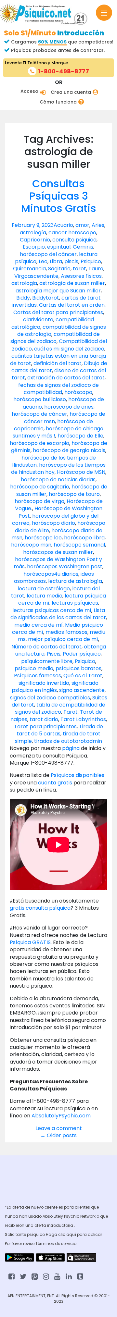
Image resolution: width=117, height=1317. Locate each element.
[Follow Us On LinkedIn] (69, 1276)
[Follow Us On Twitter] (23, 1276)
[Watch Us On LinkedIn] (57, 1276)
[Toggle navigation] (104, 13)
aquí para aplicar (84, 1234)
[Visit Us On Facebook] (11, 1276)
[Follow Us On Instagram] (46, 1276)
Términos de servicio (55, 1243)
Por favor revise (20, 1243)
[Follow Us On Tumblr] (80, 1276)
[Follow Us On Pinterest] (35, 1276)
